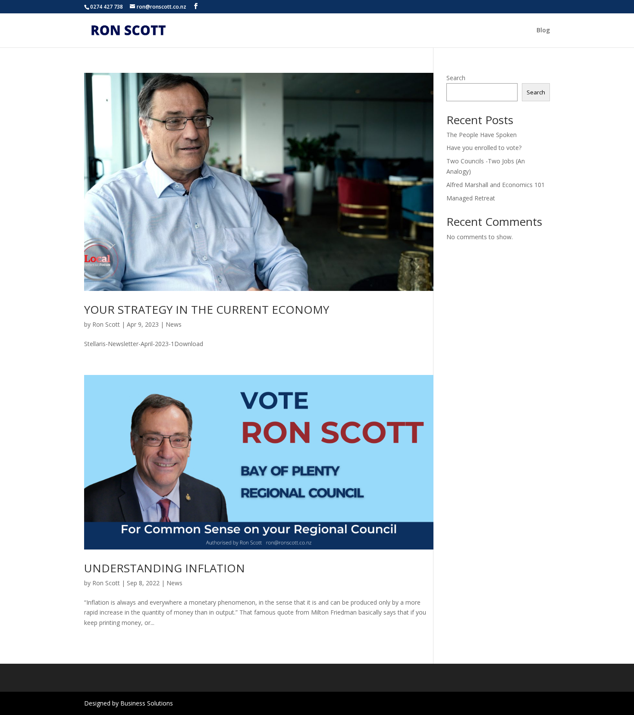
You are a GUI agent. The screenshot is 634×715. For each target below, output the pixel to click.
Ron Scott (106, 324)
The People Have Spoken (481, 135)
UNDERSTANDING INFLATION (164, 568)
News (174, 324)
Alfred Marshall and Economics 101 (495, 185)
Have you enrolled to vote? (483, 148)
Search (455, 78)
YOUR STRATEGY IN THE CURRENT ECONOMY (206, 309)
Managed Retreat (470, 198)
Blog (543, 30)
